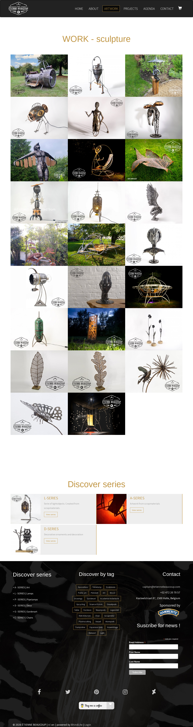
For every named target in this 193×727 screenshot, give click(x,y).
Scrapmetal (109, 615)
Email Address (137, 642)
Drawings (78, 598)
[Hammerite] (169, 612)
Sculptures (110, 587)
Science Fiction (95, 604)
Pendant (94, 592)
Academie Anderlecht (109, 598)
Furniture (87, 610)
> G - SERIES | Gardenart (25, 611)
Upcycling (80, 604)
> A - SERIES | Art (21, 587)
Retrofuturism (85, 615)
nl (49, 724)
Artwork (111, 8)
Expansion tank (96, 627)
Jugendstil (114, 610)
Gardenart (91, 598)
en (52, 724)
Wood (112, 592)
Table (76, 610)
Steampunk (101, 610)
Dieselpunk (112, 604)
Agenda (149, 8)
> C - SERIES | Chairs (23, 617)
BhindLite (76, 724)
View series (51, 514)
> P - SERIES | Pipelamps (25, 599)
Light (102, 633)
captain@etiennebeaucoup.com (161, 586)
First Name (134, 652)
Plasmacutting (85, 621)
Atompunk (109, 621)
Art (104, 592)
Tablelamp (96, 587)
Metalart (92, 633)
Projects (131, 8)
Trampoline (80, 627)
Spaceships (83, 587)
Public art (82, 592)
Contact (167, 8)
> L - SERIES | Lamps (23, 593)
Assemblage (112, 627)
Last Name (134, 661)
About (94, 8)
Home (79, 8)
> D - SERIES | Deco (22, 605)
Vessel (98, 621)
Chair (97, 615)
